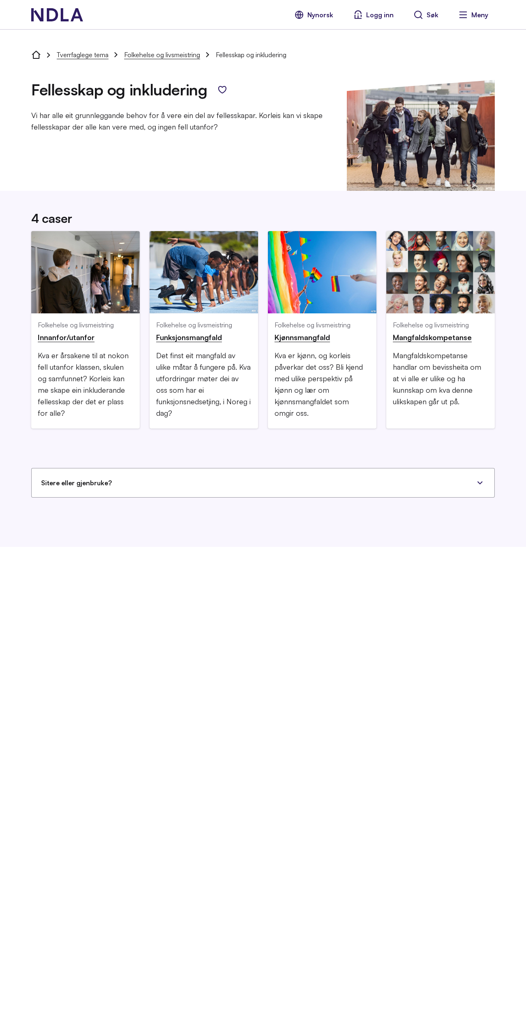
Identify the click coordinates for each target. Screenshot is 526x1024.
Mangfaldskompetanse (432, 337)
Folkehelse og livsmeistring (162, 55)
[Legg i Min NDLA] (222, 90)
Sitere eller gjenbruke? (76, 483)
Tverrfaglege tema (82, 55)
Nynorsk (320, 15)
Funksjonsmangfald (189, 337)
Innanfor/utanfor (66, 337)
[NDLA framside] (36, 54)
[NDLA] (57, 14)
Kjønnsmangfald (302, 337)
